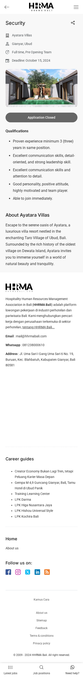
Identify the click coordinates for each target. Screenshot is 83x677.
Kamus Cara (41, 599)
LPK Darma (23, 499)
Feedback (41, 628)
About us (12, 548)
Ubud (28, 44)
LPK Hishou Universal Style (34, 510)
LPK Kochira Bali (27, 516)
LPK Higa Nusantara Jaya (33, 505)
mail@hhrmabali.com (31, 336)
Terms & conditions (41, 635)
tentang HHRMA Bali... (38, 327)
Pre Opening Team (38, 52)
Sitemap (41, 620)
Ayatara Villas (22, 35)
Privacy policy (41, 643)
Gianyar (17, 44)
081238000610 (33, 345)
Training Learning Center (32, 494)
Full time (18, 52)
